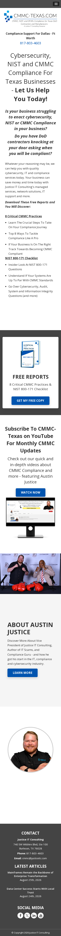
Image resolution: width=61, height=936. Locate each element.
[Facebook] (20, 915)
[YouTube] (40, 915)
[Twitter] (27, 915)
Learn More (22, 673)
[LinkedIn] (33, 915)
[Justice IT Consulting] (30, 18)
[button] (56, 4)
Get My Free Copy (30, 401)
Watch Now (30, 492)
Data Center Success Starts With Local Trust (30, 890)
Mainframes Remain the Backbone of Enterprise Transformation (30, 874)
